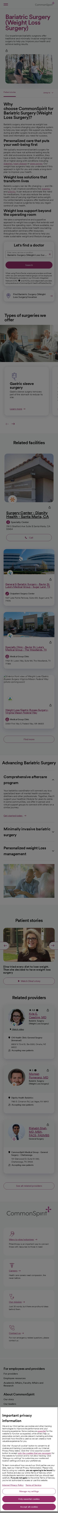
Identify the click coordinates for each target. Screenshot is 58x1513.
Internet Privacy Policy (12, 1485)
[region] (29, 1459)
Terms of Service (33, 1485)
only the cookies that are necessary (34, 1453)
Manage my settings (29, 1491)
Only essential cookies (29, 1499)
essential (42, 1431)
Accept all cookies (29, 1507)
